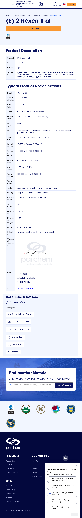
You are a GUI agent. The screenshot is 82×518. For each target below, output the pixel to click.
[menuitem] (12, 461)
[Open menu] (8, 4)
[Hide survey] (76, 465)
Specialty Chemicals (25, 289)
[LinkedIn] (65, 458)
